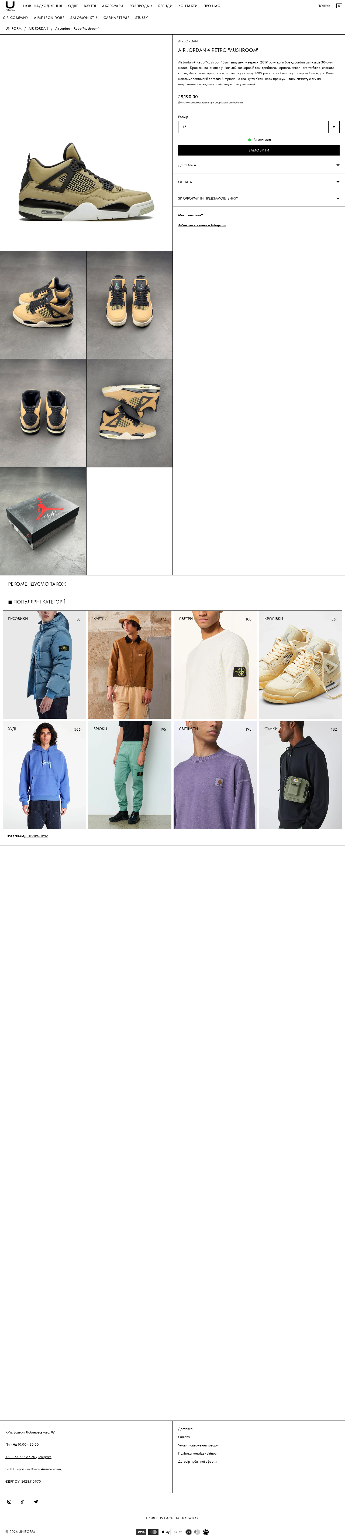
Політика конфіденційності (198, 1453)
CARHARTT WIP (116, 18)
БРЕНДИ (165, 6)
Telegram (44, 1457)
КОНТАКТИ (188, 6)
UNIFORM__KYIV (36, 836)
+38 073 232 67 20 (20, 1457)
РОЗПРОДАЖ (141, 6)
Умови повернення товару (198, 1445)
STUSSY (141, 18)
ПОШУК (324, 6)
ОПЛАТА (185, 182)
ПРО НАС (211, 6)
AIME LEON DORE (49, 18)
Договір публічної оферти (197, 1461)
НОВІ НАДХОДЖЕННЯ (42, 6)
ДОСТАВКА (187, 165)
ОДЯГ (73, 6)
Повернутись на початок (172, 1518)
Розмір (183, 117)
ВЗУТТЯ (90, 6)
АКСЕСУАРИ (112, 6)
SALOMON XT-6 (84, 18)
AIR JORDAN (38, 28)
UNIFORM (13, 28)
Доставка (184, 102)
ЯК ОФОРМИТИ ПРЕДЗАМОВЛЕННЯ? (208, 198)
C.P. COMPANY (15, 18)
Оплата (184, 1437)
